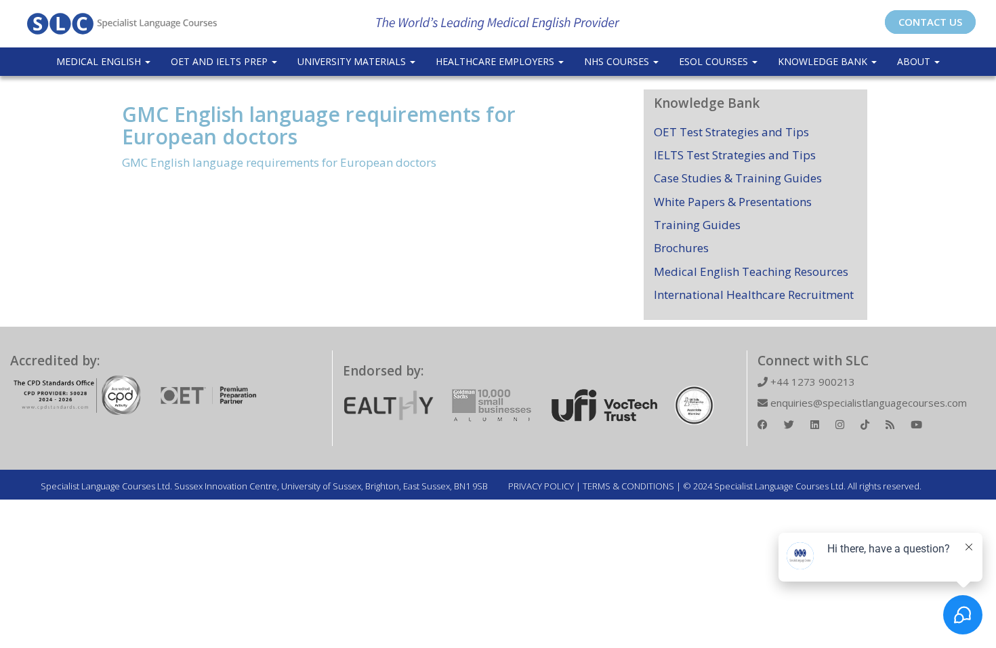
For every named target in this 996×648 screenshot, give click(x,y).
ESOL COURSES (715, 61)
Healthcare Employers (496, 61)
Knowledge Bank (824, 61)
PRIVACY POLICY (541, 486)
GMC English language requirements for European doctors (319, 125)
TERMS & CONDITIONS (628, 486)
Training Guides (697, 224)
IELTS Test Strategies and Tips (735, 155)
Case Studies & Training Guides (738, 178)
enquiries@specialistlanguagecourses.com (867, 402)
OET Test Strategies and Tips (731, 132)
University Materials (353, 61)
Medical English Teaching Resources (751, 271)
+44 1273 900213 (811, 381)
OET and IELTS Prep (220, 61)
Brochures (681, 248)
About (915, 61)
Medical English (100, 61)
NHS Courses (618, 61)
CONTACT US (930, 21)
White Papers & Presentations (733, 201)
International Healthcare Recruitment (754, 294)
